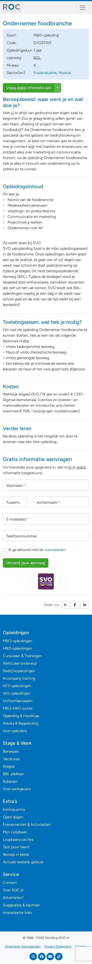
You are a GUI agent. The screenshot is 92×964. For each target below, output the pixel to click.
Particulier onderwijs (20, 663)
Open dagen (13, 817)
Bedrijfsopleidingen (19, 671)
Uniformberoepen (18, 701)
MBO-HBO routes (17, 708)
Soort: (12, 35)
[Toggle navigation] (82, 7)
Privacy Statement (57, 947)
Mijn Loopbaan (15, 832)
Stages (8, 766)
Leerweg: (14, 58)
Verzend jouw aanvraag (25, 563)
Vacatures (11, 759)
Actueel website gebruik (23, 862)
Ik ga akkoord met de (37, 549)
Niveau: (13, 65)
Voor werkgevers (17, 789)
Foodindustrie (45, 73)
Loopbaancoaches (18, 839)
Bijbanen (10, 781)
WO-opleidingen (16, 693)
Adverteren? (13, 897)
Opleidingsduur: (20, 50)
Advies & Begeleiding (20, 723)
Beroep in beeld (16, 854)
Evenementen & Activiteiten (27, 824)
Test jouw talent (16, 847)
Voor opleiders (15, 731)
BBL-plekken (13, 774)
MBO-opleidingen (17, 641)
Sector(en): (16, 73)
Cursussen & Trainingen (22, 656)
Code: (12, 43)
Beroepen (11, 751)
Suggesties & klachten (21, 905)
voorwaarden (55, 549)
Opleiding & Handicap (21, 716)
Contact (10, 882)
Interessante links (17, 912)
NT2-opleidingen (17, 686)
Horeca (65, 73)
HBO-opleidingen (17, 648)
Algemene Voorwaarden (23, 947)
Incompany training (19, 678)
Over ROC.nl (13, 890)
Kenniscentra (14, 809)
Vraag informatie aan (28, 88)
